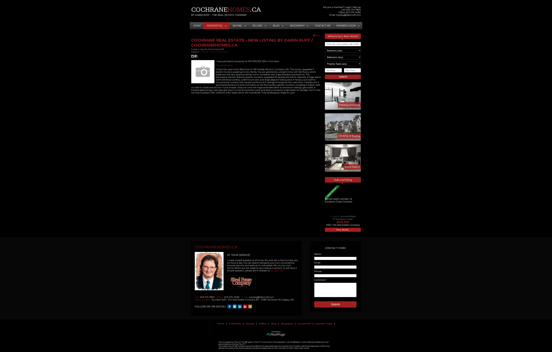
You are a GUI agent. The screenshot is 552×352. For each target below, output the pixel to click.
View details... (343, 229)
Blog (273, 323)
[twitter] (235, 306)
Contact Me (323, 25)
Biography (287, 323)
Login (348, 7)
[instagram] (250, 306)
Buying (250, 323)
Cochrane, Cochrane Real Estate (214, 52)
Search (343, 76)
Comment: (320, 280)
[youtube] (245, 306)
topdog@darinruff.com (348, 15)
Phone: (318, 271)
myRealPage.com (276, 335)
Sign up (357, 7)
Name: (318, 254)
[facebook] (230, 306)
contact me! (277, 270)
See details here (224, 65)
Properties (235, 323)
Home (197, 25)
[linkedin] (240, 306)
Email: (317, 262)
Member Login (324, 323)
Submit (335, 304)
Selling (262, 323)
